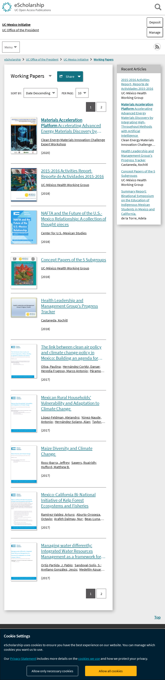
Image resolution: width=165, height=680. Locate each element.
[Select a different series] (50, 76)
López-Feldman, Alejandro (60, 417)
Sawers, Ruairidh (83, 462)
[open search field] (158, 7)
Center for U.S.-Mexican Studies (64, 233)
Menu (9, 47)
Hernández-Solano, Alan (72, 421)
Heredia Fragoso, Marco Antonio (64, 371)
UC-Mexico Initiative (76, 59)
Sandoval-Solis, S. (88, 565)
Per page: (67, 93)
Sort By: (16, 93)
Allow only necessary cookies (52, 671)
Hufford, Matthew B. (55, 467)
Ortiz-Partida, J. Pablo (56, 565)
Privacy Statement (23, 658)
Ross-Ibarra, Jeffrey (55, 462)
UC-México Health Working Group (65, 185)
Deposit (154, 22)
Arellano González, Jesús (59, 569)
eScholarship (12, 59)
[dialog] (82, 654)
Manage (153, 32)
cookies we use (89, 658)
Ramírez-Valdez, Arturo (57, 514)
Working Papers (103, 59)
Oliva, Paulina (51, 366)
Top (157, 617)
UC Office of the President (20, 30)
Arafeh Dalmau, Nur (68, 519)
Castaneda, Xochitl (54, 320)
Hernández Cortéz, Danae (81, 366)
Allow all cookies (111, 671)
